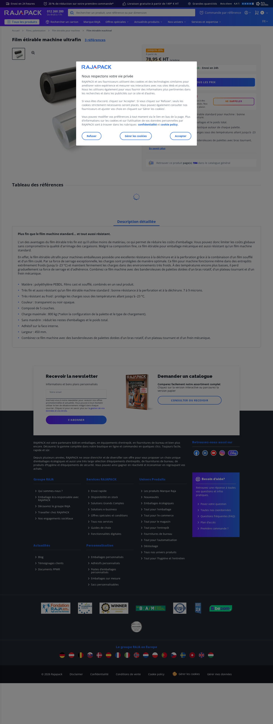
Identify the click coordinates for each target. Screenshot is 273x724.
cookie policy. (169, 124)
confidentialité (147, 124)
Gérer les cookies (136, 136)
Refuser (91, 136)
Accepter (180, 136)
